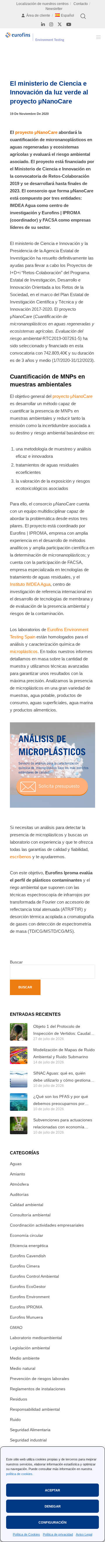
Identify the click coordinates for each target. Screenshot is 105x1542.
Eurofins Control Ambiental (34, 1276)
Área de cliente (38, 15)
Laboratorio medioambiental (36, 1337)
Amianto (17, 1174)
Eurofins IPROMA (26, 1307)
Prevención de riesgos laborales (39, 1378)
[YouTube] (68, 24)
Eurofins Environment (30, 1296)
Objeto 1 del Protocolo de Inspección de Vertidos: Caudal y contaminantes (63, 1030)
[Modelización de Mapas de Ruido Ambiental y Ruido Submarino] (18, 1055)
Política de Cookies (26, 1534)
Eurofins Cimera (25, 1266)
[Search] (83, 16)
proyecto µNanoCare (36, 132)
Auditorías (19, 1194)
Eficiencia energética (29, 1245)
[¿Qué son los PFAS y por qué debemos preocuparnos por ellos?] (18, 1102)
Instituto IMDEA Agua (30, 584)
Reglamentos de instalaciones (37, 1388)
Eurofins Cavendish (28, 1255)
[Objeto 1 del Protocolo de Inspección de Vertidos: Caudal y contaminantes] (18, 1032)
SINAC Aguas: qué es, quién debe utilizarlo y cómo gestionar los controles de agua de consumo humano (62, 1077)
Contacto (81, 4)
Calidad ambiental (26, 1204)
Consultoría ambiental (30, 1215)
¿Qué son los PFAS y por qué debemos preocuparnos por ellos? (60, 1100)
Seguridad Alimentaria (30, 1429)
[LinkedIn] (43, 24)
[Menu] (97, 37)
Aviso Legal (84, 1534)
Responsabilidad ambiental (35, 1409)
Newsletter (54, 9)
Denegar (53, 1506)
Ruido (15, 1419)
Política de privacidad (58, 1534)
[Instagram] (51, 24)
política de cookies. (19, 1474)
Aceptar (52, 1490)
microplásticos (24, 651)
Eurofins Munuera (26, 1317)
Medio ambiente (25, 1358)
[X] (59, 24)
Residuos (18, 1399)
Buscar (16, 962)
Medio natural (22, 1368)
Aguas (16, 1163)
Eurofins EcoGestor (28, 1286)
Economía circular (26, 1235)
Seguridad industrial (28, 1440)
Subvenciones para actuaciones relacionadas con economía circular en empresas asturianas (62, 1124)
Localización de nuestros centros (42, 4)
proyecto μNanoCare (72, 396)
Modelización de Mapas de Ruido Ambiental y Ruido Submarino (64, 1053)
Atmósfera (19, 1184)
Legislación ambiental (30, 1348)
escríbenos (20, 856)
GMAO (16, 1327)
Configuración (52, 1522)
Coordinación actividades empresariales (47, 1225)
